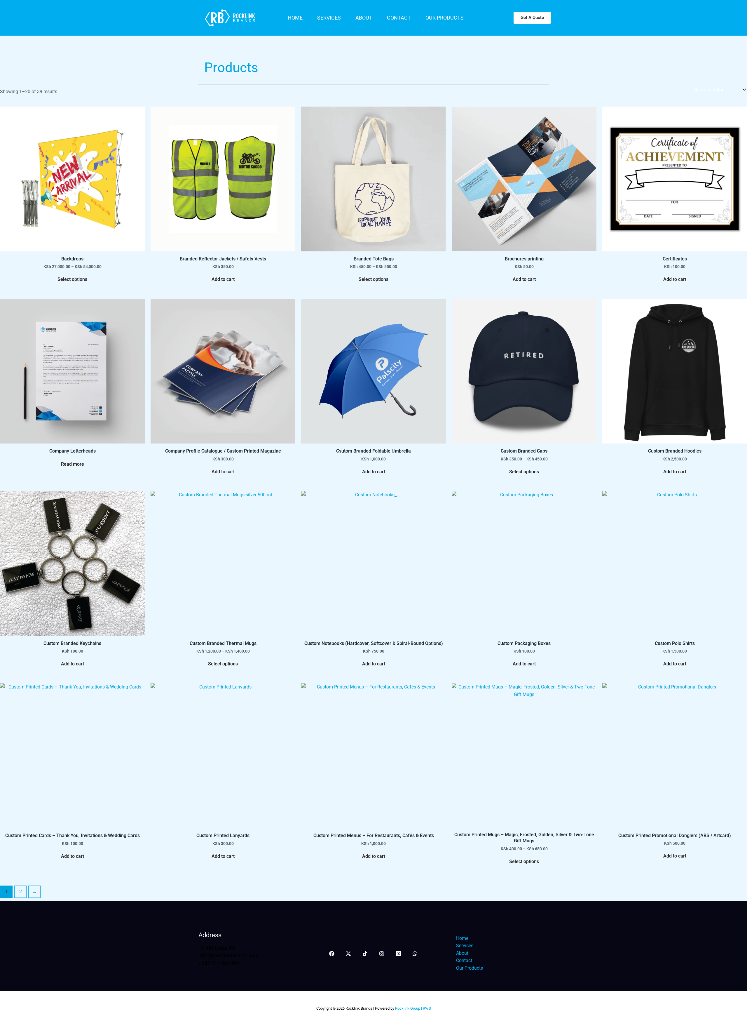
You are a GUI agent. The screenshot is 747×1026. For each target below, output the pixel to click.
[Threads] (398, 953)
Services (329, 18)
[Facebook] (331, 953)
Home (295, 18)
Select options (72, 279)
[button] (532, 18)
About (363, 18)
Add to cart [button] (223, 279)
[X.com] (348, 953)
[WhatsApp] (415, 953)
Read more (72, 464)
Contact (399, 18)
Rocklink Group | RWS (412, 1008)
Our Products (444, 18)
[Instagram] (381, 953)
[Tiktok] (365, 953)
